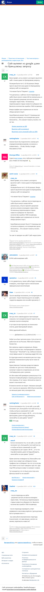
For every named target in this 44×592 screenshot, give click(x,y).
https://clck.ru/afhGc (35, 244)
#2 (38, 155)
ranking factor (14, 138)
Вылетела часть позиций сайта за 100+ (25, 132)
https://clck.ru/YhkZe (14, 247)
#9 (34, 436)
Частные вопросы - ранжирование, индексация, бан (20, 59)
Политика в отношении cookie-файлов (29, 565)
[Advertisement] (22, 10)
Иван (11, 292)
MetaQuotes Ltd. (34, 580)
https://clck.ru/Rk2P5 (14, 244)
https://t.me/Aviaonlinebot (16, 242)
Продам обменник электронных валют (22, 429)
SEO (3, 552)
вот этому (18, 158)
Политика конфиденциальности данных (29, 560)
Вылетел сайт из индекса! (20, 129)
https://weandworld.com (16, 531)
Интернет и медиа (7, 560)
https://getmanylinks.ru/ (15, 270)
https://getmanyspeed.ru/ (21, 272)
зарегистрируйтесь (24, 542)
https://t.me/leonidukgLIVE (22, 267)
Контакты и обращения (29, 573)
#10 (34, 486)
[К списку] (6, 64)
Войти (40, 2)
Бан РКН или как (16, 477)
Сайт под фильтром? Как (18, 396)
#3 (36, 174)
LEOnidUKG (13, 255)
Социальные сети (7, 555)
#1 (38, 138)
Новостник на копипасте (34, 396)
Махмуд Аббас (14, 155)
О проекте (25, 552)
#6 (32, 292)
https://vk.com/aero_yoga (16, 528)
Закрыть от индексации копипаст (21, 394)
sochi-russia (13, 174)
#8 (38, 403)
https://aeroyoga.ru (14, 530)
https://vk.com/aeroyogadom (23, 527)
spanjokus (13, 278)
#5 (35, 278)
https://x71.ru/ (19, 166)
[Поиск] (34, 2)
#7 (34, 313)
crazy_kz (12, 75)
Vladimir (12, 486)
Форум (4, 58)
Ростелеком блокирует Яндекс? (20, 427)
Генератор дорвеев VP (18, 480)
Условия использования (29, 555)
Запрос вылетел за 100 (19, 126)
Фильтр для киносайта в (29, 477)
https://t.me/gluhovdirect (16, 307)
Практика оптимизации (16, 58)
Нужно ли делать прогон (18, 425)
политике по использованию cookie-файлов (21, 589)
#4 (36, 255)
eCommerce (5, 563)
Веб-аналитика (6, 558)
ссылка (31, 91)
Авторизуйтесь (9, 542)
